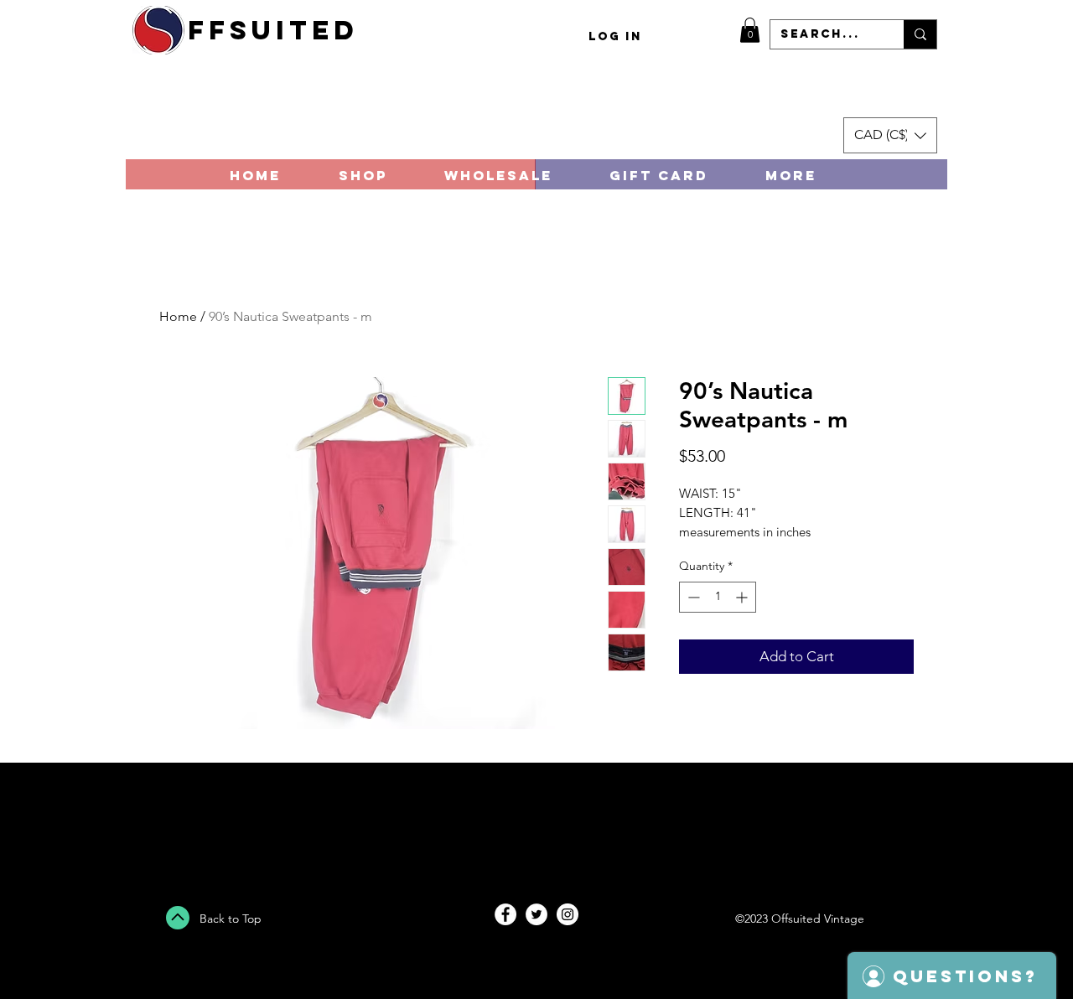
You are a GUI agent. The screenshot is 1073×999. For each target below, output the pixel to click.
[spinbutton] (717, 597)
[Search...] (920, 34)
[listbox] (890, 135)
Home (178, 316)
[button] (749, 30)
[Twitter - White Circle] (536, 914)
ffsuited (273, 30)
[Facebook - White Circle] (505, 914)
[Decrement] (692, 597)
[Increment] (743, 597)
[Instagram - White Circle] (567, 914)
